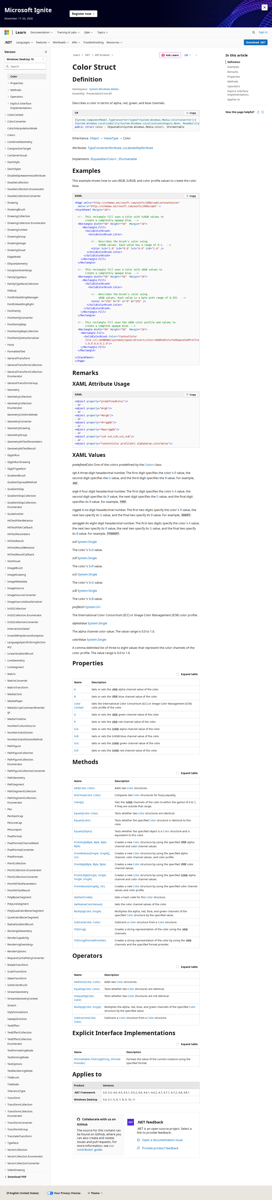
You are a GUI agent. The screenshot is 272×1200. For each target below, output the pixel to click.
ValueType (111, 138)
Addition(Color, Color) (87, 982)
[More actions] (196, 55)
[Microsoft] (6, 32)
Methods (232, 81)
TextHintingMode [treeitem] (18, 1057)
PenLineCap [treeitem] (14, 822)
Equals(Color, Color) (86, 813)
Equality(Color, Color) (87, 989)
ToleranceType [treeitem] (16, 1091)
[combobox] (25, 59)
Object (94, 138)
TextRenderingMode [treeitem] (20, 1071)
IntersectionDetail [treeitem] (18, 628)
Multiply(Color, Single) (87, 911)
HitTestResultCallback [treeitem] (20, 554)
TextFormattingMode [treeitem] (20, 1050)
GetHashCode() (83, 897)
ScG (91, 582)
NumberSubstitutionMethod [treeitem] (25, 739)
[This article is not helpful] (262, 112)
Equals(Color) (82, 820)
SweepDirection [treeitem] (17, 1019)
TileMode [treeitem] (13, 1084)
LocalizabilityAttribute (138, 148)
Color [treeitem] (13, 76)
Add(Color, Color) (84, 788)
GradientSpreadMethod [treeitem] (22, 482)
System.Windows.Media (104, 89)
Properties (233, 76)
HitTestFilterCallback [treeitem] (20, 527)
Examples (233, 67)
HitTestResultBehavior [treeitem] (21, 547)
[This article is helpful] (258, 112)
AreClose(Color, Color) (87, 795)
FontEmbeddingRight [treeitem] (20, 304)
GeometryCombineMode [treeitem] (22, 414)
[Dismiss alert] (265, 7)
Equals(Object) (83, 831)
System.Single (87, 542)
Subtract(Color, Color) (87, 922)
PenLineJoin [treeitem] (14, 829)
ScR (91, 566)
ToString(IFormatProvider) (90, 940)
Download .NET (256, 42)
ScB (91, 599)
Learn (76, 55)
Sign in (263, 32)
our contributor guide (95, 1148)
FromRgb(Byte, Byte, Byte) (90, 864)
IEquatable (98, 159)
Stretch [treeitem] (11, 1005)
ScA (91, 550)
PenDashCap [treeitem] (15, 816)
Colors (149, 465)
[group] (136, 123)
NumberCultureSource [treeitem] (21, 726)
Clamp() (78, 802)
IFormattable (128, 159)
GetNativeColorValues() (88, 904)
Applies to (233, 99)
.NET (87, 55)
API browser (102, 55)
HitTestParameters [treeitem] (18, 534)
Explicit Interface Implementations (238, 92)
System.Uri (92, 607)
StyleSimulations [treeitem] (17, 1012)
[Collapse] (46, 52)
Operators (233, 86)
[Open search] (253, 32)
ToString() (80, 929)
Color (111, 159)
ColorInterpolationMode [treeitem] (22, 128)
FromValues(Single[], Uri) (89, 886)
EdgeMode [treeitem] (14, 256)
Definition (233, 62)
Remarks (232, 72)
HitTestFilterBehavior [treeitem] (20, 520)
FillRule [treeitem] (11, 290)
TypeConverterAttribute (104, 148)
